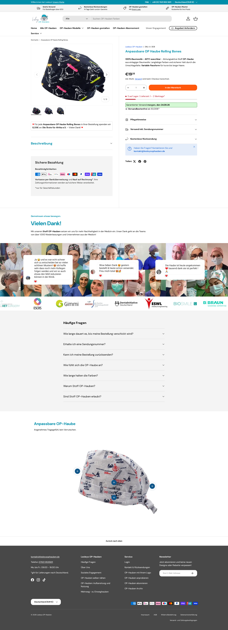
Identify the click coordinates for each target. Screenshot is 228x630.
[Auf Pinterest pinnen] (145, 161)
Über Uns (85, 567)
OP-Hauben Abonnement (126, 28)
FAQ (147, 2)
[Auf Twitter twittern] (134, 161)
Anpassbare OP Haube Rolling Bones (54, 40)
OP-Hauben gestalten (98, 28)
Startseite (34, 40)
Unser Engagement (156, 28)
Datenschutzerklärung (188, 615)
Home (34, 28)
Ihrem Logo (136, 9)
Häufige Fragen (88, 562)
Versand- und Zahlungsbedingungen (183, 620)
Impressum (145, 615)
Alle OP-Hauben (48, 28)
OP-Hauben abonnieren (136, 583)
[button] (195, 19)
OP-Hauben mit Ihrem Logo (138, 572)
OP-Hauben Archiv (134, 588)
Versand (138, 79)
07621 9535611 (46, 562)
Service (35, 33)
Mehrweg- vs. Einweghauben (95, 591)
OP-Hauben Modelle (70, 28)
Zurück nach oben (114, 541)
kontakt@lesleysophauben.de (45, 556)
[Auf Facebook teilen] (139, 161)
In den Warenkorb (173, 87)
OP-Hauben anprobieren (136, 578)
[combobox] (117, 19)
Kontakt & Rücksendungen (137, 567)
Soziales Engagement (91, 572)
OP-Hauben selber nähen (93, 578)
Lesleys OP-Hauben (133, 47)
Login (127, 562)
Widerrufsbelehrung (168, 615)
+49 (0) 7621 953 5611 (161, 2)
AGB (155, 615)
